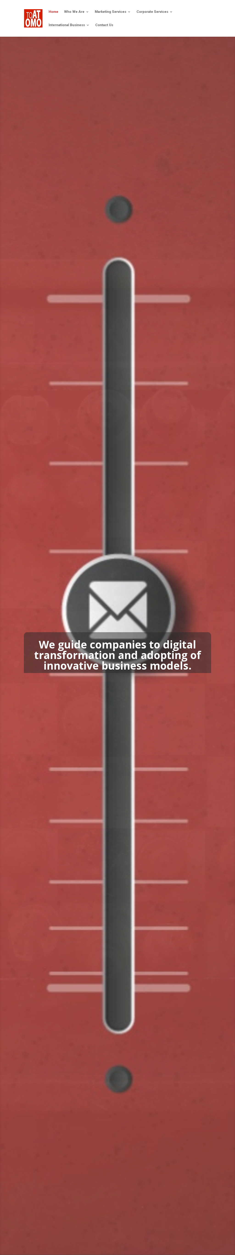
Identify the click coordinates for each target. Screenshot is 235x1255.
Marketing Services (110, 12)
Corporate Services (152, 12)
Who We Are (74, 12)
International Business (67, 25)
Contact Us (104, 25)
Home (53, 12)
